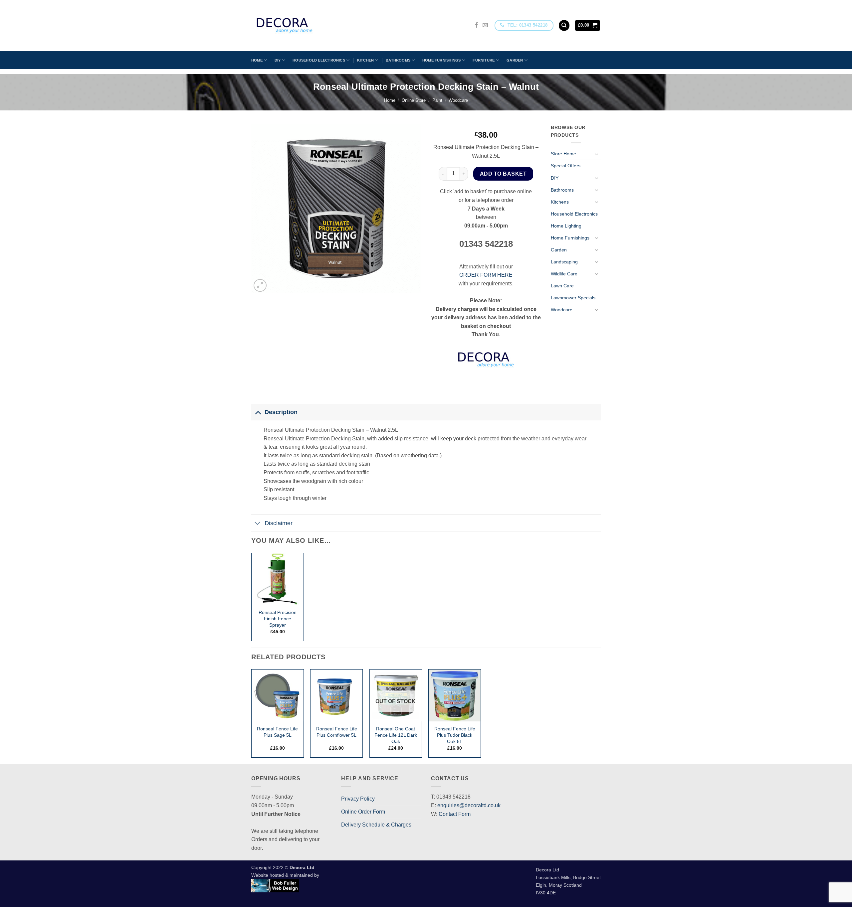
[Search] (564, 25)
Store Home (563, 153)
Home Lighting (566, 225)
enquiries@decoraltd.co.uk (469, 805)
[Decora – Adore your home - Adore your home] (303, 25)
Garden (515, 60)
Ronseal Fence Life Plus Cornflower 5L (336, 732)
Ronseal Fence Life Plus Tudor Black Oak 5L (454, 735)
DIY (278, 60)
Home (257, 60)
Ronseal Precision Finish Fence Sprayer (278, 618)
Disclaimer (279, 523)
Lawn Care (562, 285)
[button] (587, 25)
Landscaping (564, 261)
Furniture (484, 60)
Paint (437, 100)
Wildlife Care (564, 273)
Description (281, 412)
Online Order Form (363, 812)
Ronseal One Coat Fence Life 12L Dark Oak (395, 735)
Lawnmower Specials (573, 297)
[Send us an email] (485, 25)
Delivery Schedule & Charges (376, 825)
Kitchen (365, 60)
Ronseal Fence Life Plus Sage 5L (277, 732)
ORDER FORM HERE (486, 275)
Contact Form (455, 814)
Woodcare (458, 100)
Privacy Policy (358, 799)
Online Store (414, 100)
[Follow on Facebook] (476, 25)
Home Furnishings (441, 60)
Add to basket (503, 174)
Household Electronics (319, 60)
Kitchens (560, 202)
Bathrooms (398, 60)
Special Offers (565, 165)
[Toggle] (597, 154)
